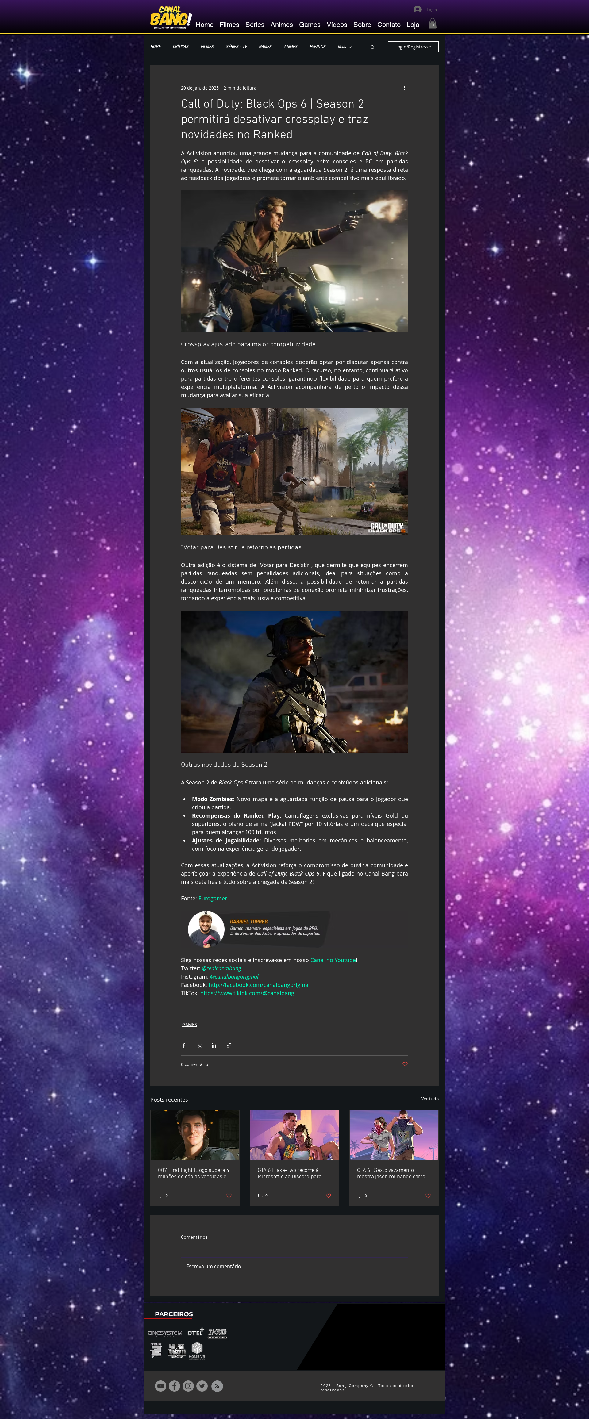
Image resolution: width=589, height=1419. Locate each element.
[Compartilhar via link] (229, 1045)
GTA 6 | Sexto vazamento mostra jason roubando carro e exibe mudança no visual (393, 1173)
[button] (432, 23)
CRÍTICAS (180, 46)
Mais (342, 46)
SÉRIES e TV (236, 46)
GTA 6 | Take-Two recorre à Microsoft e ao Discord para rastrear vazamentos (289, 1173)
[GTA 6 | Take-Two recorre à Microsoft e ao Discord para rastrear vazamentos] (294, 1135)
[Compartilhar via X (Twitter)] (199, 1045)
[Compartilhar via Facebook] (184, 1045)
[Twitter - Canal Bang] (202, 1386)
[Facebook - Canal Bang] (174, 1386)
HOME (155, 46)
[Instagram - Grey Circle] (188, 1386)
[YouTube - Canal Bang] (160, 1386)
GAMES (265, 46)
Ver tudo (430, 1099)
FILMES (207, 46)
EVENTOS (317, 46)
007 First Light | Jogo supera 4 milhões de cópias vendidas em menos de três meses (194, 1173)
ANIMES (290, 46)
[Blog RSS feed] (217, 1386)
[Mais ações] (404, 87)
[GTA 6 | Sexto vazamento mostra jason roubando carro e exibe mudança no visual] (394, 1135)
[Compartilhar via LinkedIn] (214, 1045)
